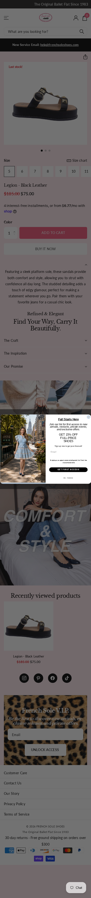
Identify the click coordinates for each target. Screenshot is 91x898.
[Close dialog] (88, 417)
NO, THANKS (68, 477)
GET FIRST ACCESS (68, 469)
